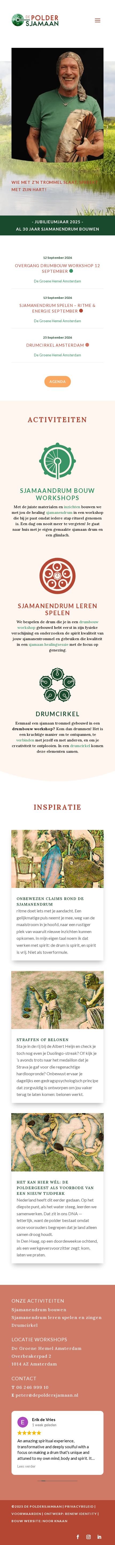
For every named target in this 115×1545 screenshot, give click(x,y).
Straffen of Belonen (43, 1039)
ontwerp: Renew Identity (70, 1514)
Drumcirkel (24, 1325)
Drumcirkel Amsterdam (55, 345)
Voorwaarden (26, 1514)
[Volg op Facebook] (78, 1537)
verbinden (25, 740)
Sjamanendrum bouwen (38, 1309)
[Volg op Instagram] (88, 1537)
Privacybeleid (79, 1506)
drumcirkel (80, 745)
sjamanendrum (59, 512)
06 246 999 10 (32, 1387)
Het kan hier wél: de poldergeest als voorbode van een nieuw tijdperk (55, 1188)
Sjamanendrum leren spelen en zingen (56, 1317)
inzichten (72, 506)
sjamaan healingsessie (48, 644)
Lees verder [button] (26, 1466)
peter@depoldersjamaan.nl (47, 1395)
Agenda (57, 381)
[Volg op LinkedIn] (99, 1537)
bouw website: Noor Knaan (39, 1521)
